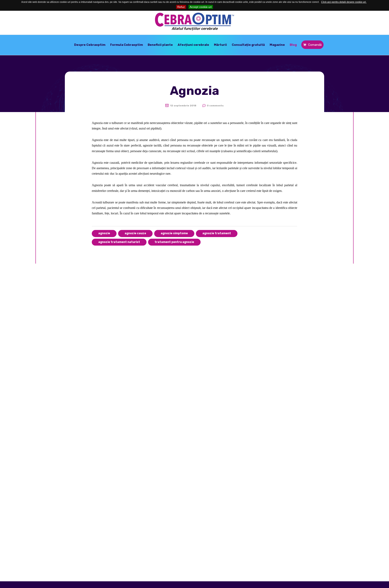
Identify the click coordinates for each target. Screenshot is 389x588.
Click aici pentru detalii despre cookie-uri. (344, 2)
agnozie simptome (174, 233)
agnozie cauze (135, 233)
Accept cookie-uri (201, 7)
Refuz (181, 7)
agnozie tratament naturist (119, 242)
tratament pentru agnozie (174, 242)
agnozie (104, 233)
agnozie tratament (216, 233)
